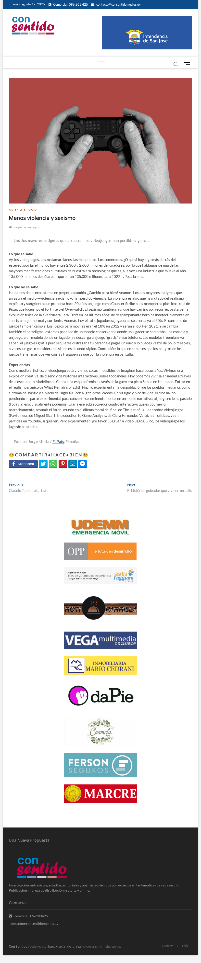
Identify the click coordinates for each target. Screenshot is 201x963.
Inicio (185, 945)
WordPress (74, 946)
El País (58, 441)
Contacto (167, 945)
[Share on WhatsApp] (53, 463)
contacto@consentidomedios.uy (118, 4)
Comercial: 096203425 (30, 916)
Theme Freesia (55, 946)
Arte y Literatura (23, 209)
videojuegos (31, 227)
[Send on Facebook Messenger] (82, 463)
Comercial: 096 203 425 (70, 4)
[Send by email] (72, 463)
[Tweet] (43, 463)
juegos (18, 227)
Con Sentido (18, 946)
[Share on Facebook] (23, 463)
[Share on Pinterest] (63, 463)
